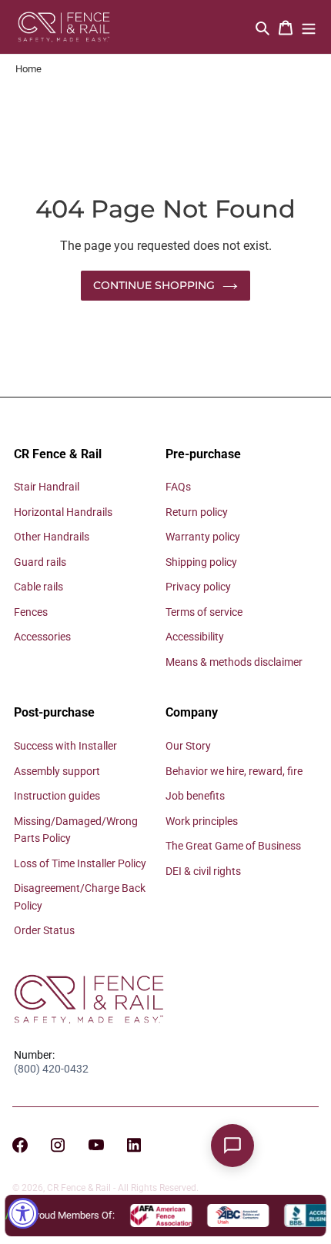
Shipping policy (201, 562)
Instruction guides (57, 796)
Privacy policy (198, 586)
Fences (31, 612)
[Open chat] (232, 1145)
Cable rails (38, 586)
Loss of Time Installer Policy (80, 863)
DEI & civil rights (203, 871)
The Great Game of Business (233, 846)
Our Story (188, 746)
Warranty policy (203, 537)
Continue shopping (154, 285)
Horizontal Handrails (63, 512)
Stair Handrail (46, 487)
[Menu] (308, 27)
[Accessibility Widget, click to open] (23, 1213)
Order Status (44, 930)
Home (28, 69)
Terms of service (204, 612)
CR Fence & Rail (79, 1187)
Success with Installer (65, 746)
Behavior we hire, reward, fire (234, 771)
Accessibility (195, 636)
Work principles (202, 821)
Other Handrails (51, 537)
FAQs (178, 487)
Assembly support (57, 771)
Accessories (42, 636)
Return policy (197, 512)
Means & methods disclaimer (234, 662)
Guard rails (40, 562)
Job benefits (195, 796)
